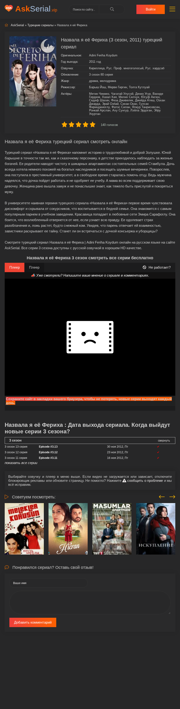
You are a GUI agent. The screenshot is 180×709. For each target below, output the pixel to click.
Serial (36, 8)
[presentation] (162, 496)
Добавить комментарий (33, 622)
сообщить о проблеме (144, 480)
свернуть (164, 440)
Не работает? (160, 267)
